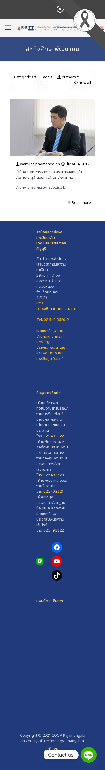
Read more (81, 203)
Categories (23, 77)
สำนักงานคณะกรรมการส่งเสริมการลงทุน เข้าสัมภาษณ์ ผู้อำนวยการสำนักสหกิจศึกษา (48, 175)
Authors (69, 77)
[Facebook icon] (49, 749)
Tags (45, 77)
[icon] (55, 749)
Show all (83, 83)
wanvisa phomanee (37, 164)
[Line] (89, 755)
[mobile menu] (8, 28)
